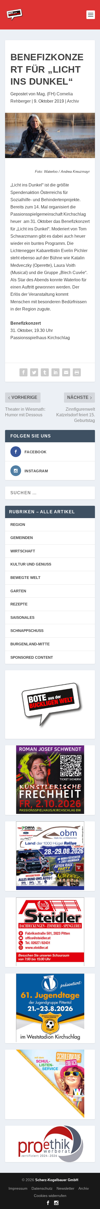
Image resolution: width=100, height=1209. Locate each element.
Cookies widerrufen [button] (50, 1195)
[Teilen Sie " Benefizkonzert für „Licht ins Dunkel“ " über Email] (66, 372)
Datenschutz (42, 1188)
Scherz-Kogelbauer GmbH (56, 1180)
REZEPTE (18, 604)
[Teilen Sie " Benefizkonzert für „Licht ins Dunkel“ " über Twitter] (34, 372)
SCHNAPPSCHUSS (26, 630)
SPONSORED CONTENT (31, 657)
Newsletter (65, 1188)
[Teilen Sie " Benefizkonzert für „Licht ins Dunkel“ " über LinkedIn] (55, 372)
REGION (17, 524)
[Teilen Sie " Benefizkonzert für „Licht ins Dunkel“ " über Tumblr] (44, 372)
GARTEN (18, 591)
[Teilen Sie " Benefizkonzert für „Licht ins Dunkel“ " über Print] (76, 372)
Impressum (18, 1188)
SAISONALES (22, 617)
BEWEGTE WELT (25, 577)
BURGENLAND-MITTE (30, 644)
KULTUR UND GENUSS (30, 564)
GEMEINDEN (21, 538)
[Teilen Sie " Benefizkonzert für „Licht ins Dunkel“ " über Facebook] (23, 372)
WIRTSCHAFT (22, 551)
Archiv (73, 101)
